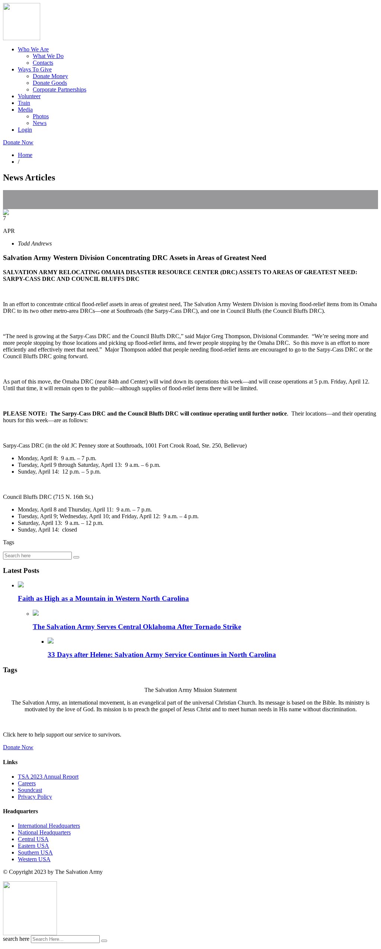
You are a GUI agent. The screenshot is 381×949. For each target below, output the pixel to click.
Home (25, 155)
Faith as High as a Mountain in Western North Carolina (103, 598)
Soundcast (30, 790)
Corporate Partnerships (59, 89)
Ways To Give (35, 69)
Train (24, 103)
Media (25, 109)
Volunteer (29, 96)
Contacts (43, 63)
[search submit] (104, 941)
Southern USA (35, 852)
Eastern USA (33, 846)
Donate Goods (50, 83)
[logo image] (30, 933)
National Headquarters (44, 832)
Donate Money (50, 76)
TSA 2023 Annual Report (48, 776)
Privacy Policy (35, 796)
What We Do (48, 56)
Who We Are (33, 49)
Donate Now (18, 142)
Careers (27, 783)
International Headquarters (49, 826)
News (40, 123)
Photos (41, 116)
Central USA (33, 839)
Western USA (34, 859)
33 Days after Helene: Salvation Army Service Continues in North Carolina (162, 654)
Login (25, 129)
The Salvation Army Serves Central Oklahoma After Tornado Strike (137, 627)
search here (16, 939)
